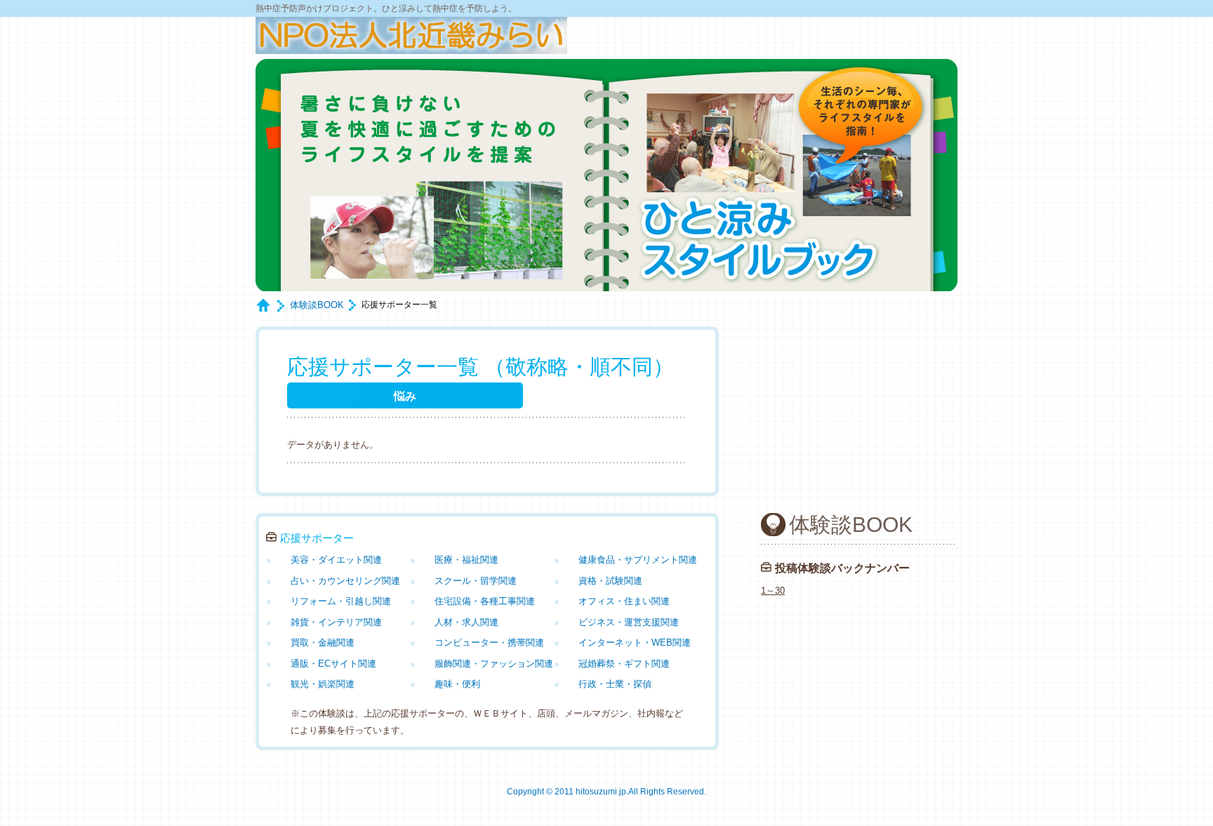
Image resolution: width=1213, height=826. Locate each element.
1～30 (773, 590)
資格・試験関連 (610, 580)
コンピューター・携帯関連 (489, 642)
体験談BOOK (317, 305)
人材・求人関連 (466, 622)
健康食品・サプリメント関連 (637, 559)
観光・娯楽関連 (322, 684)
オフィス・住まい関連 (624, 601)
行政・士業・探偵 (614, 684)
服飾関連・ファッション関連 (494, 663)
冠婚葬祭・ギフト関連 (624, 663)
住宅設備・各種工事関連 (485, 601)
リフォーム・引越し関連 (341, 601)
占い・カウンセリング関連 (345, 580)
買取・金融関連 (322, 642)
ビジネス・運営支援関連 (628, 622)
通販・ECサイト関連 (333, 663)
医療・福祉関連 (466, 559)
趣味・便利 (457, 684)
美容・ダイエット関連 (336, 559)
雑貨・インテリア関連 (336, 622)
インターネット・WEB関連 (634, 642)
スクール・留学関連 (476, 580)
